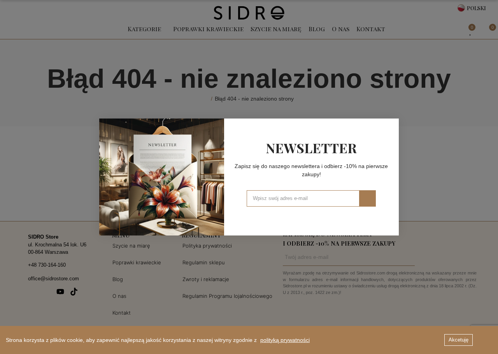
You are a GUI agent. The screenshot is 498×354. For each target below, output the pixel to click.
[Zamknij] (390, 127)
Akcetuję (458, 340)
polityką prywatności (285, 340)
